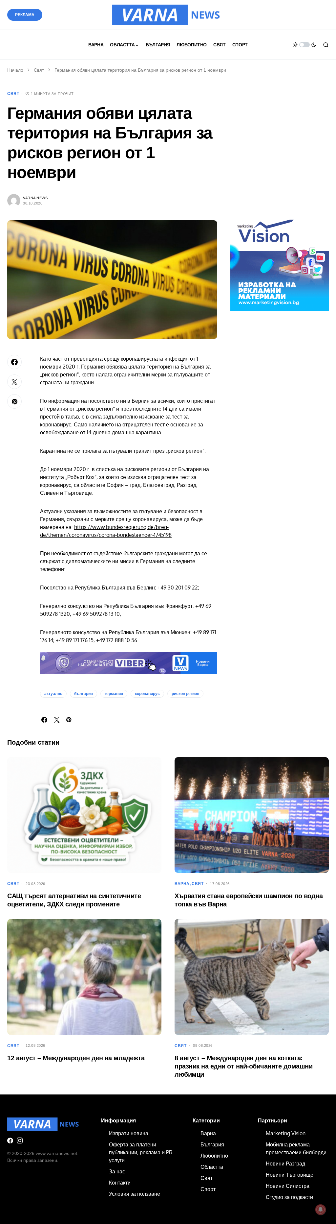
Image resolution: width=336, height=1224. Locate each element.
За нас (117, 1171)
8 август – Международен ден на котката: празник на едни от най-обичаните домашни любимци (243, 1066)
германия (114, 693)
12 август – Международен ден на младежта (75, 1058)
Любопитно (214, 1155)
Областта (211, 1167)
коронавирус (147, 693)
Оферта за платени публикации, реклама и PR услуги (140, 1152)
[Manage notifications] (320, 1209)
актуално (53, 693)
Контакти (120, 1182)
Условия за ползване (134, 1193)
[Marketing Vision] (279, 261)
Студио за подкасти (289, 1197)
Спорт (208, 1189)
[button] (304, 44)
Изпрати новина (128, 1133)
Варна (182, 883)
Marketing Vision (285, 1133)
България (212, 1144)
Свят (39, 70)
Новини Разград (285, 1163)
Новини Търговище (289, 1174)
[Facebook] (10, 1140)
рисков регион (185, 693)
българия (83, 693)
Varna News (35, 198)
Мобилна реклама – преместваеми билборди (296, 1148)
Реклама (24, 14)
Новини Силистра (287, 1186)
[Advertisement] (279, 155)
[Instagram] (20, 1140)
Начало (15, 70)
